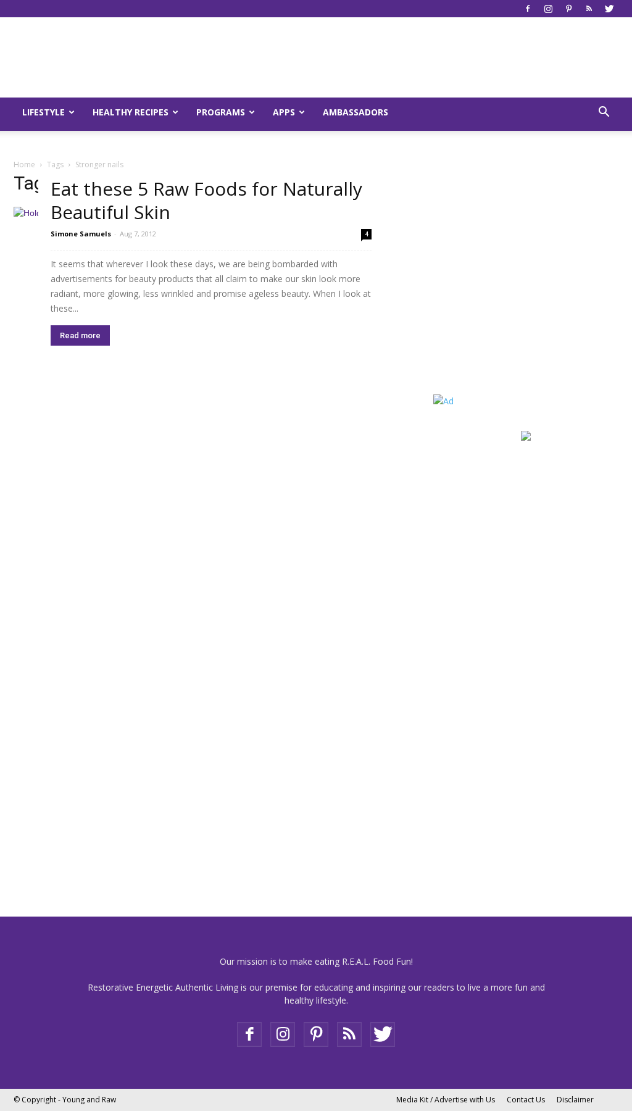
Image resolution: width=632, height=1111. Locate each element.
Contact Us (526, 1099)
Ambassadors (355, 112)
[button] (603, 113)
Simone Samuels (81, 233)
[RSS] (589, 8)
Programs (220, 112)
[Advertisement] (510, 291)
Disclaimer (575, 1099)
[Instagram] (548, 8)
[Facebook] (527, 8)
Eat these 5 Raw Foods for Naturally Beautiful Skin (206, 200)
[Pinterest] (568, 8)
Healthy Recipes (130, 112)
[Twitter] (609, 8)
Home (24, 164)
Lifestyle (43, 112)
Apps (284, 112)
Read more (80, 335)
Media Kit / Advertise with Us (445, 1099)
